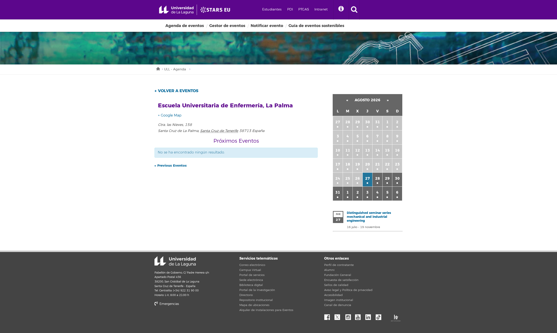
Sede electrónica (251, 280)
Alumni (329, 270)
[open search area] (354, 10)
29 (357, 122)
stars (187, 319)
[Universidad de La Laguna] (216, 10)
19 (357, 164)
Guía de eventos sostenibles (316, 25)
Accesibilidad (333, 295)
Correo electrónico (252, 265)
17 (337, 164)
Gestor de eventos (227, 25)
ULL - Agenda (175, 69)
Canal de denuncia (337, 305)
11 (347, 150)
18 (347, 164)
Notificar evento (267, 25)
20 (367, 164)
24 (337, 178)
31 (377, 122)
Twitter (339, 316)
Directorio (246, 295)
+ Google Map (169, 115)
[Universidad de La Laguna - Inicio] (178, 10)
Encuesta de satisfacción (341, 280)
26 (357, 178)
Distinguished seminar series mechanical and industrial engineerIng (369, 217)
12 (357, 150)
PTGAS (303, 9)
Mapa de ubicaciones (254, 305)
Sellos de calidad (336, 285)
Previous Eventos (170, 165)
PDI (290, 9)
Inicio (157, 68)
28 (347, 122)
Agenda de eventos (184, 25)
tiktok (379, 316)
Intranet (321, 9)
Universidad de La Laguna (175, 261)
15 (387, 150)
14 (377, 150)
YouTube (359, 316)
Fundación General (337, 275)
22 (387, 164)
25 (347, 178)
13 (367, 150)
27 (337, 122)
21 (377, 164)
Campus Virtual (250, 270)
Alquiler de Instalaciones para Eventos (266, 310)
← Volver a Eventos (176, 90)
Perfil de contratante (339, 265)
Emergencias (169, 304)
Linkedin (369, 316)
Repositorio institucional (256, 300)
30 (367, 122)
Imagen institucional (338, 300)
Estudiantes (272, 9)
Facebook (328, 316)
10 (337, 150)
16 (397, 150)
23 (397, 164)
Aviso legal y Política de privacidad (348, 290)
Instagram (349, 316)
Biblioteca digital (251, 285)
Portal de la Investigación (257, 290)
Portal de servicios (252, 275)
